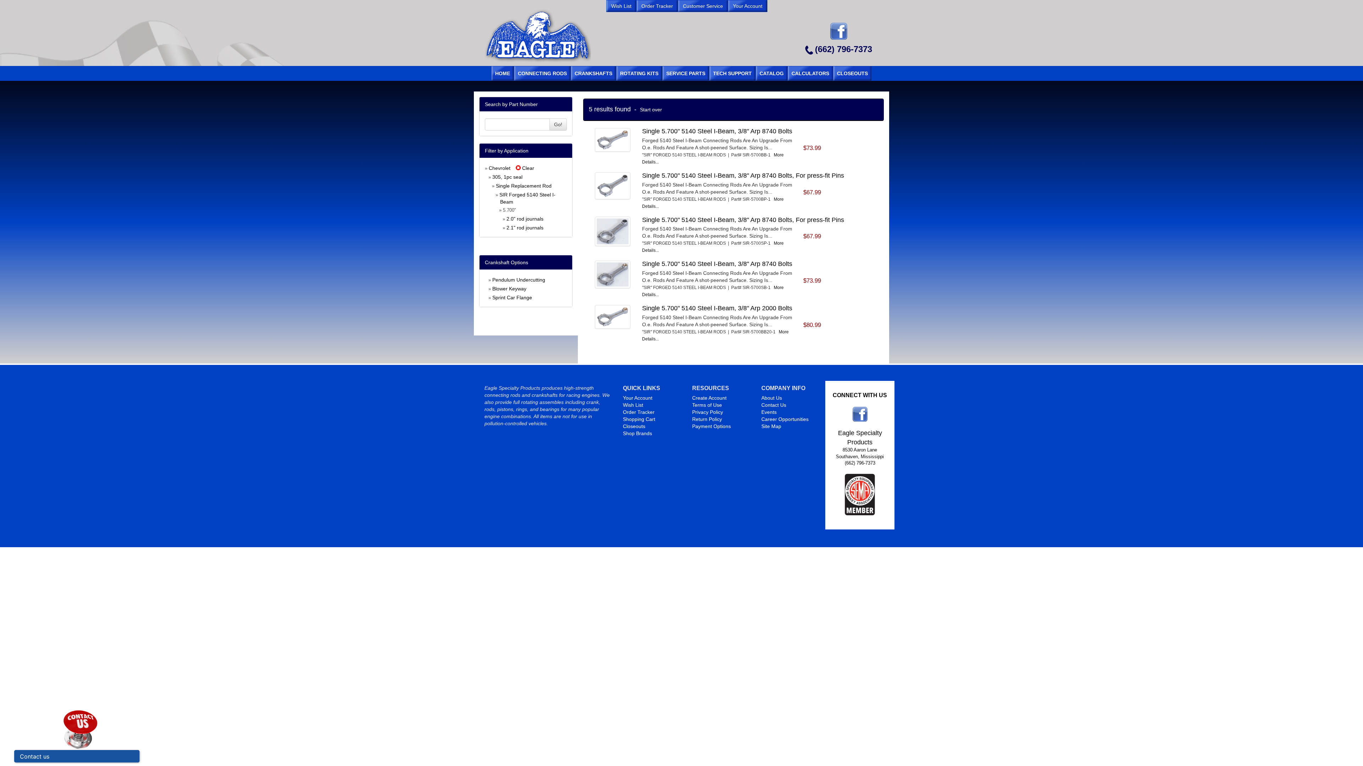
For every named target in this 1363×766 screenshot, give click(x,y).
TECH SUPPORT (732, 73)
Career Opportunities (785, 419)
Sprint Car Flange (512, 297)
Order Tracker (639, 412)
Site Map (771, 426)
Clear (527, 168)
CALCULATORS (810, 73)
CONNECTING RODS (542, 73)
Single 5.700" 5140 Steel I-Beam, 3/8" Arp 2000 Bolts (717, 308)
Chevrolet (499, 168)
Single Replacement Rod (524, 186)
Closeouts (634, 426)
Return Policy (707, 419)
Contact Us (773, 405)
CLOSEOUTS (852, 73)
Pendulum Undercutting (518, 280)
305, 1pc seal (507, 177)
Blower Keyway (509, 289)
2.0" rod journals (525, 219)
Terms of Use (707, 405)
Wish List (633, 405)
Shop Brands (637, 433)
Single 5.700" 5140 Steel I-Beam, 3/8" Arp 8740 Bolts (717, 131)
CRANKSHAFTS (593, 73)
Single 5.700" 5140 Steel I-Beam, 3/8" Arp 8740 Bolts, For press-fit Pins (743, 175)
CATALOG (772, 73)
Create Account (709, 398)
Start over (651, 109)
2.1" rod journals (525, 228)
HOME (502, 73)
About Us (771, 398)
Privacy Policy (707, 412)
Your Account (637, 398)
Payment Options (711, 426)
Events (769, 412)
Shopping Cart (639, 419)
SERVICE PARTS (685, 73)
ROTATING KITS (639, 73)
